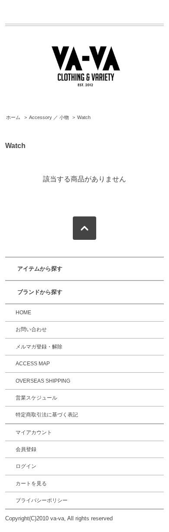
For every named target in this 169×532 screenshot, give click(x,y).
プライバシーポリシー (42, 500)
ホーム (13, 117)
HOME (23, 313)
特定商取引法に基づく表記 (47, 415)
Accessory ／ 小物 (49, 117)
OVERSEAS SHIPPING (43, 381)
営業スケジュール (36, 398)
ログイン (26, 466)
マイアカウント (34, 432)
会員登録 (26, 449)
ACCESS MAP (33, 364)
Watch (84, 117)
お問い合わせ (31, 329)
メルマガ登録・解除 (39, 347)
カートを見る (31, 483)
